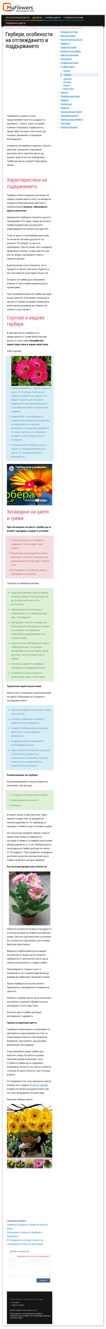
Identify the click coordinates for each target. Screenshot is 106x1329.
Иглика (66, 85)
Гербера (33, 28)
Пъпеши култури (69, 32)
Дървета (37, 17)
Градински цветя (15, 23)
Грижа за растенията (72, 119)
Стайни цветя (53, 17)
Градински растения (71, 111)
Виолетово (68, 89)
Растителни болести (18, 17)
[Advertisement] (29, 66)
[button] (50, 1106)
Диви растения (68, 47)
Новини (65, 100)
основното (10, 28)
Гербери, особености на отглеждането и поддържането (61, 28)
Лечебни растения (70, 96)
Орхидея (67, 79)
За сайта (15, 1302)
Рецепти (65, 108)
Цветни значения (70, 55)
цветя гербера (40, 1085)
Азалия (66, 71)
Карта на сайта (18, 1305)
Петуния (67, 82)
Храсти (64, 92)
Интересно (66, 59)
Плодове (65, 123)
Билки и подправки (71, 51)
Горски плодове (69, 127)
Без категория (68, 35)
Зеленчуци (66, 104)
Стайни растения (73, 17)
